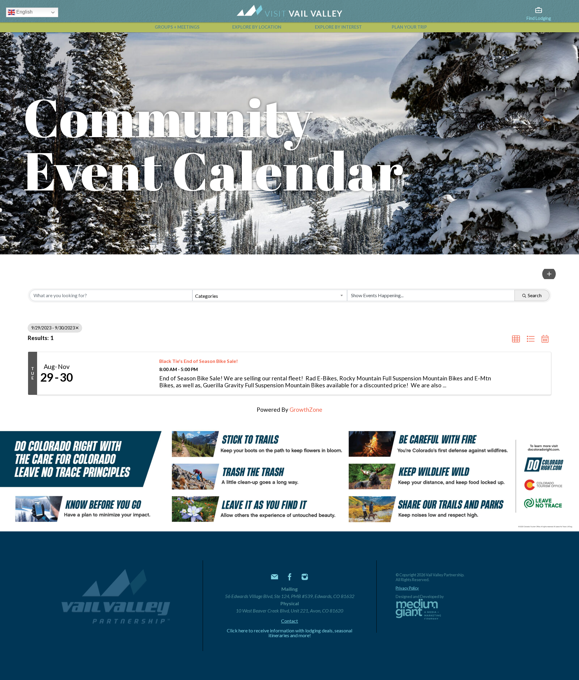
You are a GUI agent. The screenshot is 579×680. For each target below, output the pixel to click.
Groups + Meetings (177, 27)
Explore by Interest (338, 27)
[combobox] (269, 295)
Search (535, 295)
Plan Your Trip (409, 27)
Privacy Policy (407, 588)
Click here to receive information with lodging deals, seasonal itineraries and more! (289, 633)
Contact (289, 621)
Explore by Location (256, 27)
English (24, 11)
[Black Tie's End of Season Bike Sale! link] (114, 373)
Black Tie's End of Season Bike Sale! (198, 361)
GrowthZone (306, 409)
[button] (549, 274)
